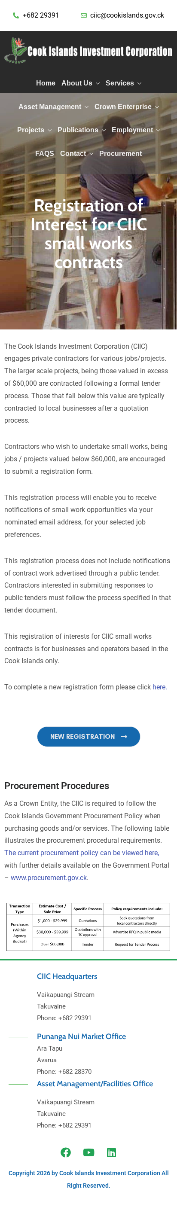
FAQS (44, 153)
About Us (76, 83)
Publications (78, 130)
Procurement (120, 153)
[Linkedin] (111, 1152)
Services (120, 83)
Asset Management (49, 106)
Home (45, 83)
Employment (132, 130)
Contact (73, 153)
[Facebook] (65, 1152)
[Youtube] (88, 1152)
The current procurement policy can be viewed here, (81, 853)
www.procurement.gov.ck (49, 878)
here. (160, 687)
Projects (30, 130)
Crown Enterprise (123, 106)
